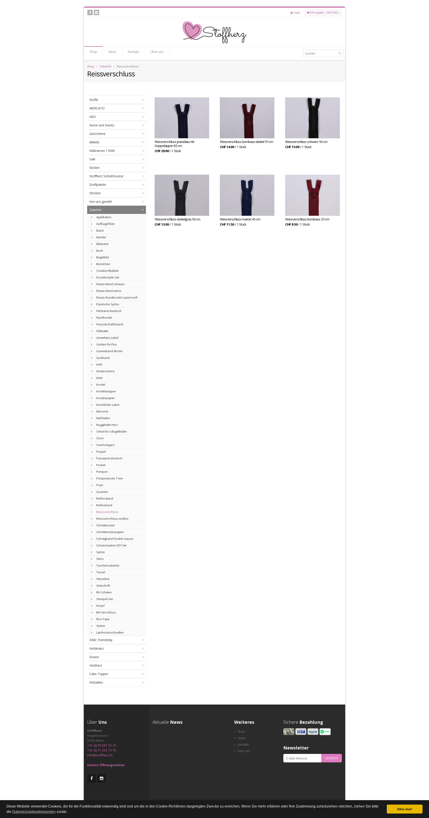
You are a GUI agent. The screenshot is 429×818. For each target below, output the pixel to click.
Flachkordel (104, 318)
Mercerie (102, 411)
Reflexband (104, 505)
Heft (99, 364)
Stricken (95, 193)
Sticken (94, 167)
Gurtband (102, 358)
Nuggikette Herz (107, 425)
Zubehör (105, 66)
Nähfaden (103, 418)
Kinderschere (105, 371)
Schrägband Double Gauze (114, 539)
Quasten (102, 492)
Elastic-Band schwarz (110, 284)
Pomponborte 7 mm (109, 478)
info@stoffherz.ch (100, 755)
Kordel (100, 385)
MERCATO (97, 108)
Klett (99, 378)
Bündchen (103, 264)
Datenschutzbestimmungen (34, 812)
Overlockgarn (105, 445)
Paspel (101, 452)
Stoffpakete (97, 184)
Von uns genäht (100, 201)
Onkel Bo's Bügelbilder (111, 431)
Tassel (100, 572)
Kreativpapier (105, 398)
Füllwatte (102, 331)
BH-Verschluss (106, 612)
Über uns (157, 52)
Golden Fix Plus (106, 344)
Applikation (103, 217)
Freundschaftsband (109, 324)
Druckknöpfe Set (107, 277)
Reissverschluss (107, 512)
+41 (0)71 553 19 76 (101, 750)
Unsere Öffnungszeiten (106, 765)
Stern (100, 559)
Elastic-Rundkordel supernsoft (116, 297)
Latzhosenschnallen (110, 632)
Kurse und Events (101, 125)
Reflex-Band (104, 498)
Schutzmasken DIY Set (111, 545)
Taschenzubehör (108, 565)
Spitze (100, 552)
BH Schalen (104, 592)
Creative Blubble (107, 271)
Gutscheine (97, 134)
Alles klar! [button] (404, 809)
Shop (93, 52)
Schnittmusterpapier (110, 532)
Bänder (101, 237)
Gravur (94, 657)
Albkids (94, 142)
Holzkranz (96, 648)
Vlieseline (102, 579)
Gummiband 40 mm (109, 351)
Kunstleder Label (107, 405)
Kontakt (133, 52)
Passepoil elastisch (109, 458)
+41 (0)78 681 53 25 (101, 745)
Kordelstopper (106, 391)
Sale (92, 159)
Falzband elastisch (109, 311)
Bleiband (102, 244)
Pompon (102, 472)
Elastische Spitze (107, 304)
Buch (99, 251)
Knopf (100, 606)
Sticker (100, 626)
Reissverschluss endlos (112, 519)
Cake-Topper (98, 674)
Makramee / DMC (102, 151)
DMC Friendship (100, 640)
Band (99, 230)
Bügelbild (102, 257)
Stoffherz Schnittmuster (106, 176)
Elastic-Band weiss (108, 291)
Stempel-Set (104, 599)
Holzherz (95, 665)
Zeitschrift (103, 586)
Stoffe (93, 100)
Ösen (100, 438)
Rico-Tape (103, 619)
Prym (99, 485)
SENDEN (331, 758)
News (112, 52)
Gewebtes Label (107, 338)
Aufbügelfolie (105, 224)
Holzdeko (96, 682)
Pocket (100, 465)
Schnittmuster (105, 525)
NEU (92, 117)
